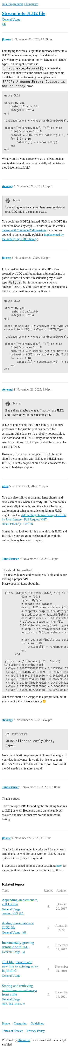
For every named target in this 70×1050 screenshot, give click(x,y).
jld (23, 952)
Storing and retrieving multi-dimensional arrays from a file (19, 990)
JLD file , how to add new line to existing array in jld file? (20, 966)
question (6, 913)
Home (6, 1023)
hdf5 (15, 913)
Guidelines (37, 1023)
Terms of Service (12, 1031)
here (59, 865)
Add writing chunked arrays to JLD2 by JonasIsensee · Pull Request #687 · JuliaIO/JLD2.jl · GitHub (34, 519)
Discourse (24, 1040)
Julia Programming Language (20, 4)
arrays (17, 1003)
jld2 (4, 24)
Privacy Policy (36, 1031)
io (24, 1003)
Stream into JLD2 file (23, 13)
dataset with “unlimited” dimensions (24, 230)
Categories (20, 1023)
